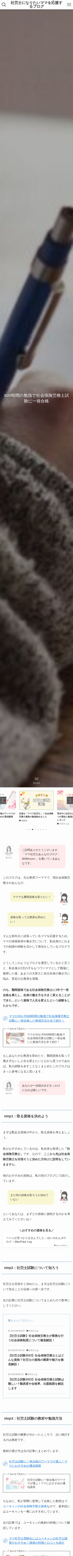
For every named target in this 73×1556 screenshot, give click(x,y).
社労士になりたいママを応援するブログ (36, 4)
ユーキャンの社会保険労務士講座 (25, 1506)
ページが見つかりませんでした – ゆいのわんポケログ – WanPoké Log (36, 1240)
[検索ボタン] (4, 4)
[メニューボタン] (69, 4)
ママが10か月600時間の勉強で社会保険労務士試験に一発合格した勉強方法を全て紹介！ (46, 1038)
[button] (27, 829)
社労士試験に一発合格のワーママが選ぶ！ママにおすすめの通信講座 (46, 1483)
